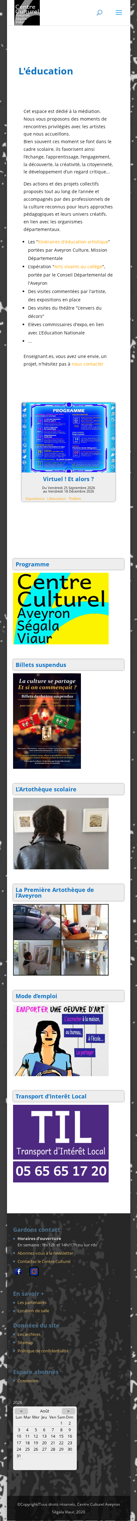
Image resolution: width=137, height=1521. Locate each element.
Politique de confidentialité (43, 1351)
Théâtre (74, 498)
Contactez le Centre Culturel (44, 1261)
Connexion (28, 1381)
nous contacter (88, 364)
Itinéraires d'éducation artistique (73, 242)
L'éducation (56, 498)
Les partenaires (32, 1302)
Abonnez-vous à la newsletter (45, 1253)
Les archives (29, 1334)
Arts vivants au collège (78, 266)
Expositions (35, 498)
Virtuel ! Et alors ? (68, 479)
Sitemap (25, 1342)
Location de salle (33, 1311)
